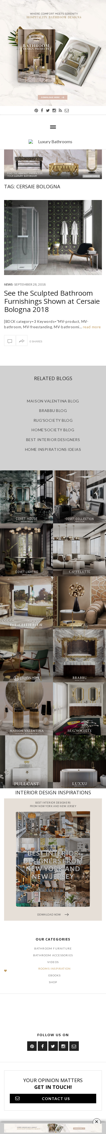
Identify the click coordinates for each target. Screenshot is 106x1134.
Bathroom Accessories (53, 955)
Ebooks (54, 975)
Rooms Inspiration (54, 968)
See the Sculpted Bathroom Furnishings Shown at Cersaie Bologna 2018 (52, 301)
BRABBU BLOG (53, 410)
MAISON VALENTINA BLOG (53, 401)
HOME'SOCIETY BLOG (53, 429)
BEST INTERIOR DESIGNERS (53, 439)
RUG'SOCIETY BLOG (53, 420)
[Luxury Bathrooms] (53, 144)
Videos (53, 962)
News (8, 284)
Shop (53, 982)
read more (91, 327)
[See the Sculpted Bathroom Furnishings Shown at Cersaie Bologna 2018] (53, 237)
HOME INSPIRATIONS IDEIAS (53, 449)
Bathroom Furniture (53, 948)
